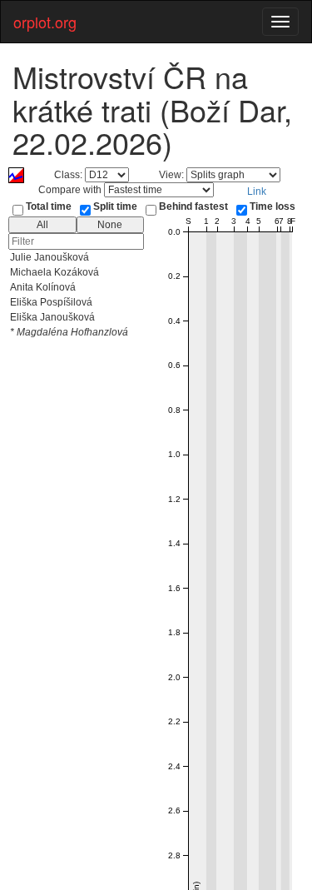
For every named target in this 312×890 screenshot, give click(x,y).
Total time (49, 206)
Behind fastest (193, 206)
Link (256, 191)
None (109, 225)
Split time (115, 206)
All (42, 225)
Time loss (272, 206)
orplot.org (45, 21)
